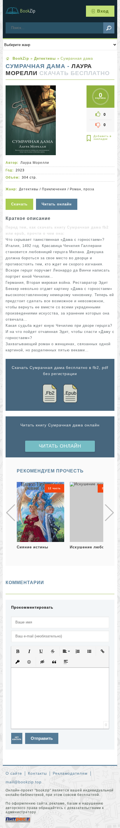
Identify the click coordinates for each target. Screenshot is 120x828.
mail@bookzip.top (24, 782)
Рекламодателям (70, 773)
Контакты (37, 773)
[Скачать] (20, 195)
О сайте (14, 773)
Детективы (29, 189)
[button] (17, 651)
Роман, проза (82, 189)
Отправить (42, 738)
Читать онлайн (60, 446)
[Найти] (108, 27)
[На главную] (24, 11)
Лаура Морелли (34, 163)
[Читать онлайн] (57, 195)
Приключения (54, 189)
